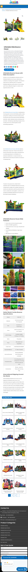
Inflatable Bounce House (10, 9)
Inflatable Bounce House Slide (11, 112)
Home (3, 9)
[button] (2, 6)
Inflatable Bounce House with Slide (12, 149)
